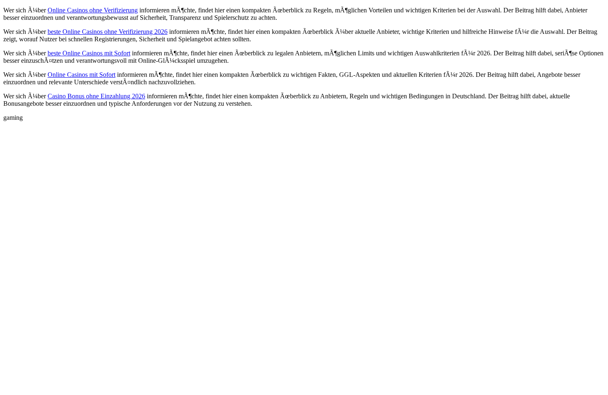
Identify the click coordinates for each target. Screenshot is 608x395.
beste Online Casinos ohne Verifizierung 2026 (108, 31)
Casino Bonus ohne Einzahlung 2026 (96, 96)
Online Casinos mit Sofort (81, 74)
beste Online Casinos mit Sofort (89, 53)
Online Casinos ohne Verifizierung (93, 10)
